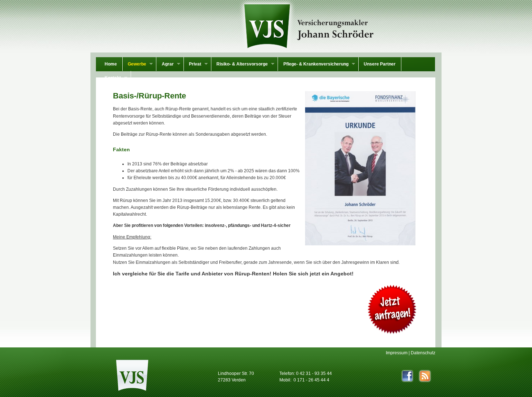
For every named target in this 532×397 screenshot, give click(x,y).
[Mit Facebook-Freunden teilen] (407, 376)
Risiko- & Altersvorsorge (239, 65)
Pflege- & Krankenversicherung (313, 65)
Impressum (397, 352)
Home (111, 64)
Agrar (164, 65)
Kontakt (110, 78)
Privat (192, 65)
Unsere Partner (380, 64)
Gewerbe (134, 65)
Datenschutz (423, 352)
